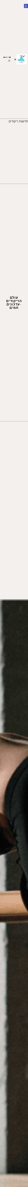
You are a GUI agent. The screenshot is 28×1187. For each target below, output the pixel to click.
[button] (26, 6)
